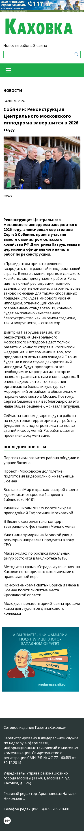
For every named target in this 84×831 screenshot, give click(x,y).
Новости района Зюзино (25, 45)
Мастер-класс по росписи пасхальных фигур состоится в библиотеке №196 (36, 556)
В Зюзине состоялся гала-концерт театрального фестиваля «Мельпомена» (39, 524)
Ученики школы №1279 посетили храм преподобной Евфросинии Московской (38, 510)
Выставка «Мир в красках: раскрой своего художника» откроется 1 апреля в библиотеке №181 (41, 494)
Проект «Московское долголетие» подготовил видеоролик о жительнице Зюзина (39, 476)
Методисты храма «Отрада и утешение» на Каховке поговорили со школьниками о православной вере (42, 571)
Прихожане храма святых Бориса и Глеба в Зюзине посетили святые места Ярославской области (41, 590)
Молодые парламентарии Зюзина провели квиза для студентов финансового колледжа (42, 608)
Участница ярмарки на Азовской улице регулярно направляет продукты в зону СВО (39, 539)
